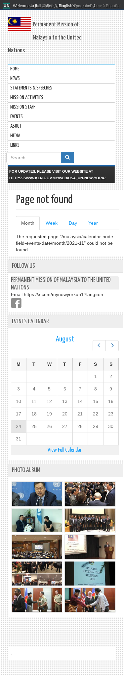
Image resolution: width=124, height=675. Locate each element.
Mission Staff (22, 107)
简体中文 (50, 6)
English (65, 6)
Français (81, 6)
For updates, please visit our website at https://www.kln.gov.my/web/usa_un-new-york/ (57, 174)
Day (73, 223)
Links (15, 145)
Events (16, 116)
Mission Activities (26, 97)
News (15, 78)
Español (113, 6)
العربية (35, 6)
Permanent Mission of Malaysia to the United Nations (45, 37)
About (16, 126)
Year (93, 223)
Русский (97, 6)
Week (52, 223)
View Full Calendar (65, 450)
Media (15, 135)
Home (14, 68)
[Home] (7, 6)
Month (30, 225)
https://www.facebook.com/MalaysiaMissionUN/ (16, 303)
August (65, 339)
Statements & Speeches (31, 88)
